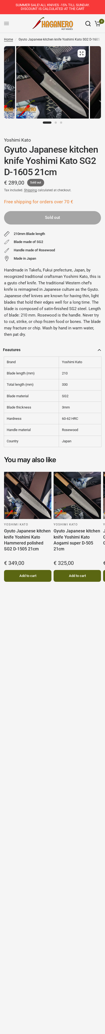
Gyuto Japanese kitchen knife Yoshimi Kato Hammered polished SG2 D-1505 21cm (27, 539)
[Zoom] (82, 53)
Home (8, 39)
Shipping (30, 190)
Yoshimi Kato (17, 140)
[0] (97, 23)
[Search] (88, 23)
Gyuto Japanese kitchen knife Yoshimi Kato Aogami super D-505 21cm (77, 539)
